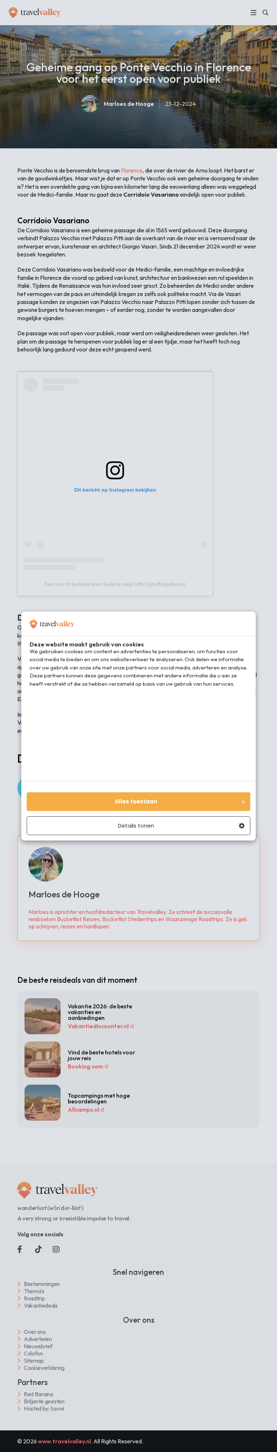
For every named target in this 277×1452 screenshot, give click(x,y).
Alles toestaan (136, 801)
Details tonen (136, 825)
